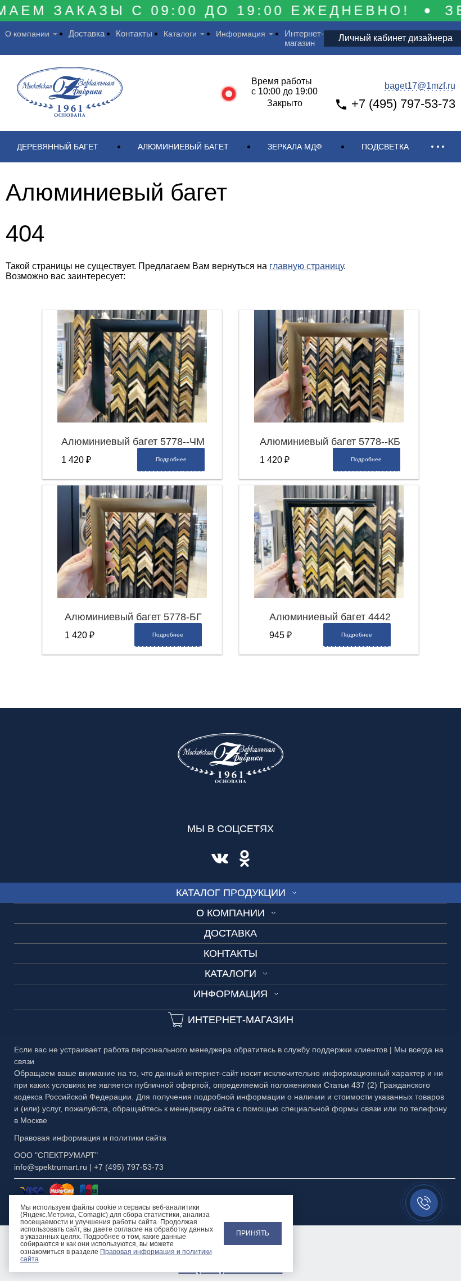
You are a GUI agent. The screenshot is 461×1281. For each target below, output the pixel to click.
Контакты (134, 33)
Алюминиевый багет (183, 146)
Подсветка (385, 146)
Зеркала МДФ (295, 146)
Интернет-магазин (304, 38)
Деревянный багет (57, 146)
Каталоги (180, 33)
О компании (27, 33)
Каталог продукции (231, 892)
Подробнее (171, 459)
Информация (240, 33)
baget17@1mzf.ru (420, 85)
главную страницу (306, 266)
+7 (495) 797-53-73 (403, 104)
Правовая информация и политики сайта (116, 1255)
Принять (252, 1233)
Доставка (87, 33)
